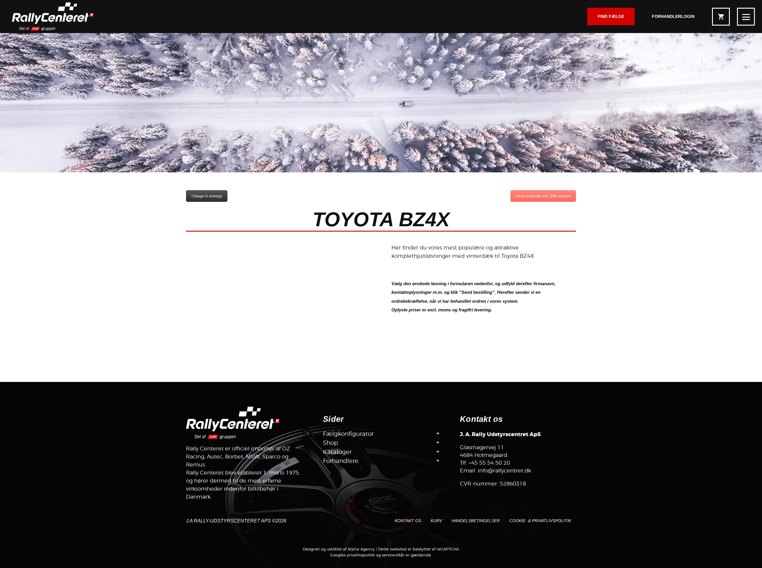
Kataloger (337, 452)
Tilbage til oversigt (206, 196)
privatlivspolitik (361, 555)
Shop (330, 442)
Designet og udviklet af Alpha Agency (339, 549)
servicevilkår (393, 555)
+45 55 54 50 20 (489, 463)
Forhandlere (340, 461)
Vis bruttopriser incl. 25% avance (543, 196)
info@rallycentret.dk (504, 470)
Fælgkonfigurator (348, 433)
